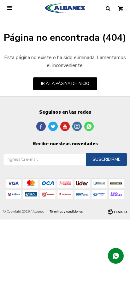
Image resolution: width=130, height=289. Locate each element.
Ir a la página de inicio (65, 84)
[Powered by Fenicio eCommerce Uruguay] (117, 211)
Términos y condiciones (66, 211)
